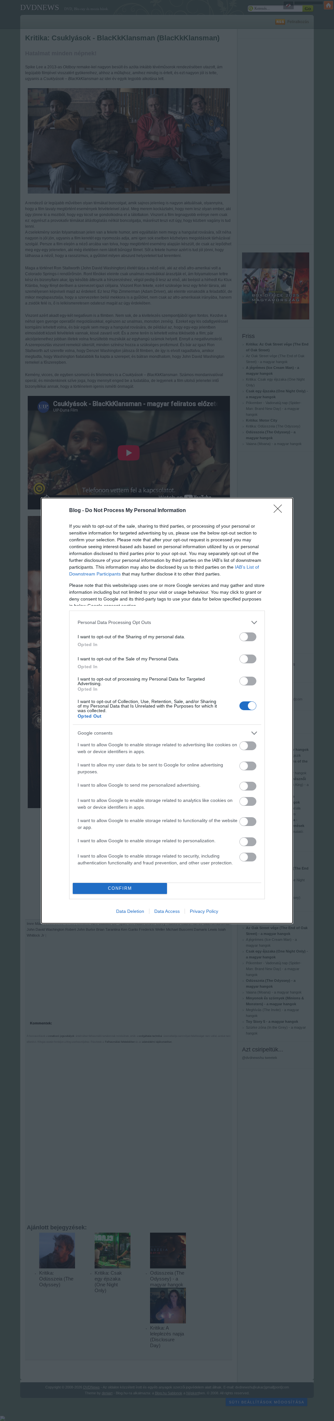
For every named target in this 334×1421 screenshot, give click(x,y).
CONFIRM (120, 888)
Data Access (167, 911)
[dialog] (167, 710)
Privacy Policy (204, 911)
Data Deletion (130, 911)
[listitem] (167, 622)
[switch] (247, 636)
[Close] (280, 511)
